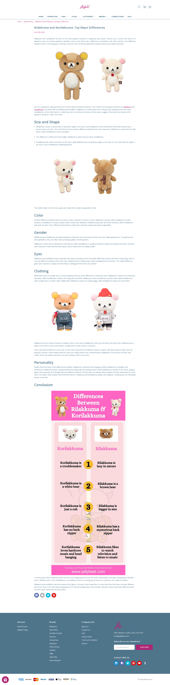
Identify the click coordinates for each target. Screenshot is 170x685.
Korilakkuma (38, 109)
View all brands (55, 660)
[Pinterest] (54, 595)
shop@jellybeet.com (121, 636)
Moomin (52, 637)
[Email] (42, 595)
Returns (84, 643)
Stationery (88, 16)
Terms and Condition (89, 640)
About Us (85, 626)
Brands (102, 16)
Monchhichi (53, 630)
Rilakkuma (127, 107)
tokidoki (52, 650)
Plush (74, 16)
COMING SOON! (117, 16)
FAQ (83, 633)
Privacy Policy (87, 637)
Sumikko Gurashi (55, 633)
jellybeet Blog (22, 630)
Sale (129, 16)
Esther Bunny (54, 647)
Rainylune (53, 643)
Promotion (52, 16)
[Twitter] (48, 595)
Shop (63, 16)
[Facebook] (36, 595)
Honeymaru (53, 640)
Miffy (51, 654)
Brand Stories (22, 626)
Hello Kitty (53, 657)
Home (41, 16)
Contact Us (86, 630)
